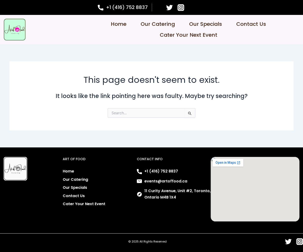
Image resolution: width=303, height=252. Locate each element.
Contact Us (251, 24)
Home (118, 24)
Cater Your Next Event (188, 35)
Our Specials (205, 24)
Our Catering (158, 24)
